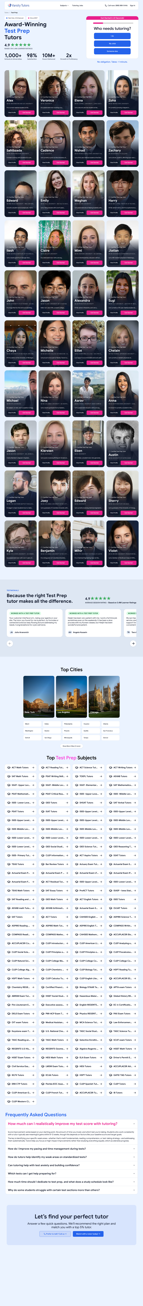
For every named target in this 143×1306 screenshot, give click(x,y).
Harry (113, 200)
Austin (113, 454)
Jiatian (114, 250)
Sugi (112, 300)
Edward (12, 200)
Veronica (47, 100)
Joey (44, 500)
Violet (113, 550)
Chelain (114, 350)
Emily (45, 200)
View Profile (12, 112)
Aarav (79, 400)
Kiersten (47, 450)
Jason (45, 300)
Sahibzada (14, 150)
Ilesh (10, 250)
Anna (112, 400)
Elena (79, 100)
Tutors (7, 12)
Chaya (11, 350)
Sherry (114, 500)
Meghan (81, 200)
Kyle (10, 550)
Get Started (27, 113)
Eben (78, 450)
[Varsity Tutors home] (18, 5)
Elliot (78, 350)
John (10, 300)
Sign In (132, 5)
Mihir (78, 550)
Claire (45, 250)
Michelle (47, 350)
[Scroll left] (10, 643)
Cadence (47, 150)
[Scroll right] (133, 643)
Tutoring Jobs (77, 5)
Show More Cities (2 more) (71, 746)
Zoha (112, 100)
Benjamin (48, 550)
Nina (44, 400)
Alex (10, 100)
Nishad (80, 150)
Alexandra (82, 300)
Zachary (115, 150)
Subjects (63, 5)
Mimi (78, 250)
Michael (12, 400)
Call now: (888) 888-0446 (118, 5)
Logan (11, 500)
